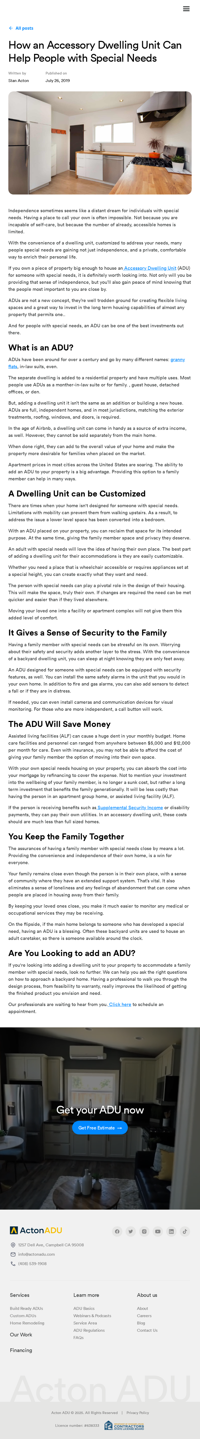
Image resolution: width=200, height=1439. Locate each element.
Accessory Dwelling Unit (149, 268)
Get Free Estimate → (100, 1127)
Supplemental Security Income (129, 807)
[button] (134, 9)
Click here (119, 1004)
